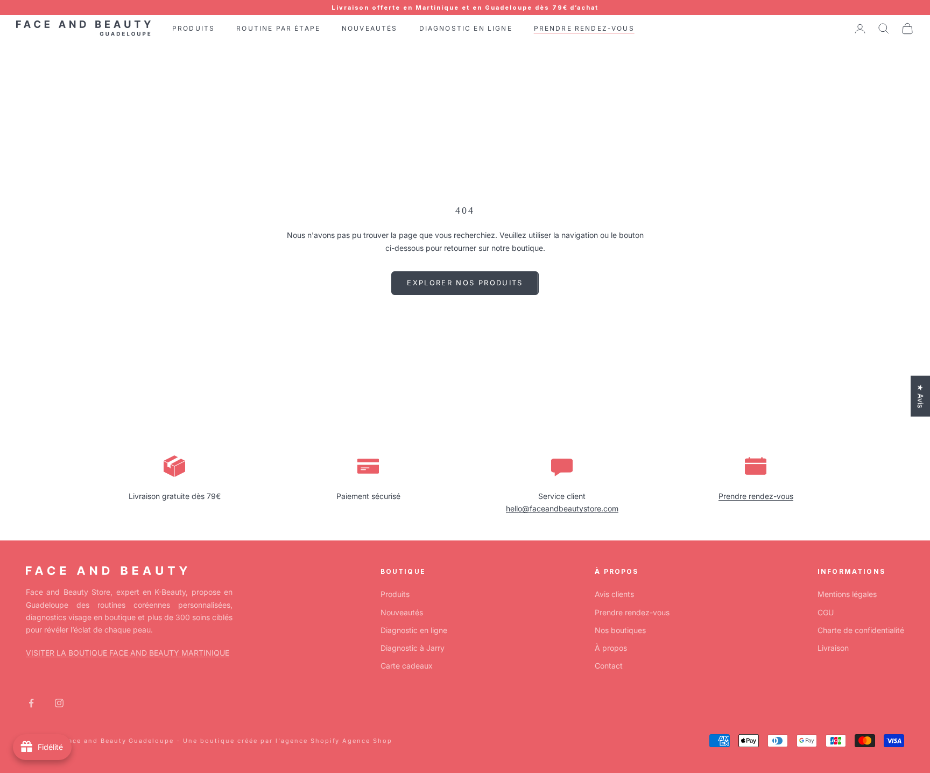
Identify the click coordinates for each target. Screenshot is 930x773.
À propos (611, 647)
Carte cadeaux (407, 665)
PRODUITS (193, 28)
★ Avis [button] (920, 396)
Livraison (833, 647)
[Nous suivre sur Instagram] (59, 703)
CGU (826, 612)
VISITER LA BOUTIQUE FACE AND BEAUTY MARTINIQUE (127, 652)
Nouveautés (402, 612)
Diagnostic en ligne (414, 630)
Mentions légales (847, 594)
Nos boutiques (620, 630)
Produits (395, 594)
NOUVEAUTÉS (370, 28)
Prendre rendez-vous (755, 496)
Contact (609, 665)
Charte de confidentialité (861, 630)
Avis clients (614, 594)
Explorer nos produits (465, 282)
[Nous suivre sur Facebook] (31, 703)
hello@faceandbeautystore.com (562, 508)
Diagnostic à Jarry (413, 647)
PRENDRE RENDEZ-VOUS (584, 28)
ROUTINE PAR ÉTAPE (278, 28)
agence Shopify (310, 740)
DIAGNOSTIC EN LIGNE (465, 28)
